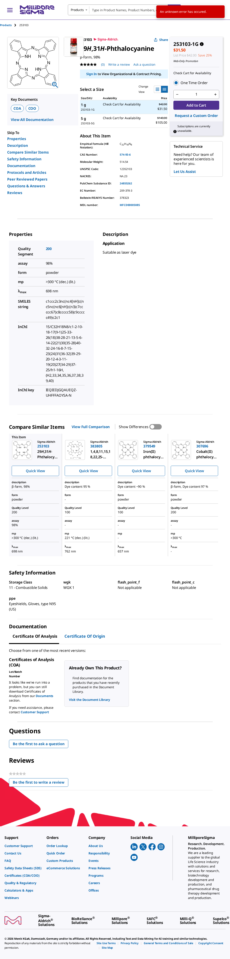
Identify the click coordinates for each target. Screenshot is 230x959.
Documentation (21, 165)
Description (17, 145)
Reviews (14, 192)
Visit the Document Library (89, 699)
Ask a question (144, 64)
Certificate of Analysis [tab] (35, 636)
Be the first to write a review (40, 783)
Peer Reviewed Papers (27, 179)
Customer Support (35, 712)
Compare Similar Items (28, 152)
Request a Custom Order (196, 115)
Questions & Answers (26, 185)
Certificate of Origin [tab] (84, 636)
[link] (23, 845)
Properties (16, 138)
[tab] (9, 25)
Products (6, 25)
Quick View (35, 470)
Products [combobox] (77, 10)
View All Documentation (32, 119)
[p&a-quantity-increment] (215, 94)
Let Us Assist (185, 171)
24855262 (126, 183)
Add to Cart (196, 105)
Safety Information (24, 158)
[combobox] (124, 9)
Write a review (119, 64)
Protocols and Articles (26, 172)
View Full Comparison (91, 427)
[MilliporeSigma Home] (37, 9)
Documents (44, 696)
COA (17, 108)
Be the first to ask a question (38, 743)
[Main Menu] (10, 10)
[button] (196, 83)
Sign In (91, 74)
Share (163, 40)
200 (49, 248)
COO (32, 108)
